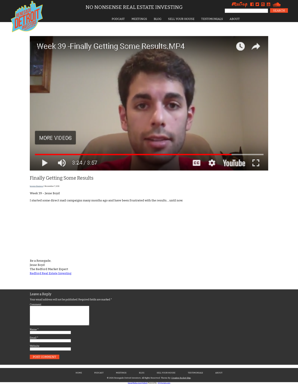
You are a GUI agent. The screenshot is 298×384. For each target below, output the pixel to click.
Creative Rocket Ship (181, 378)
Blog (157, 19)
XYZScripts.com (164, 383)
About (235, 19)
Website (34, 346)
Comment (35, 304)
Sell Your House (181, 19)
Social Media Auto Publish (137, 383)
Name (34, 329)
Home (79, 373)
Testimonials (212, 19)
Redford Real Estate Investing (50, 273)
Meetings (139, 19)
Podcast (118, 19)
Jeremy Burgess (36, 186)
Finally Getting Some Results (61, 178)
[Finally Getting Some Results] (149, 170)
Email (34, 338)
